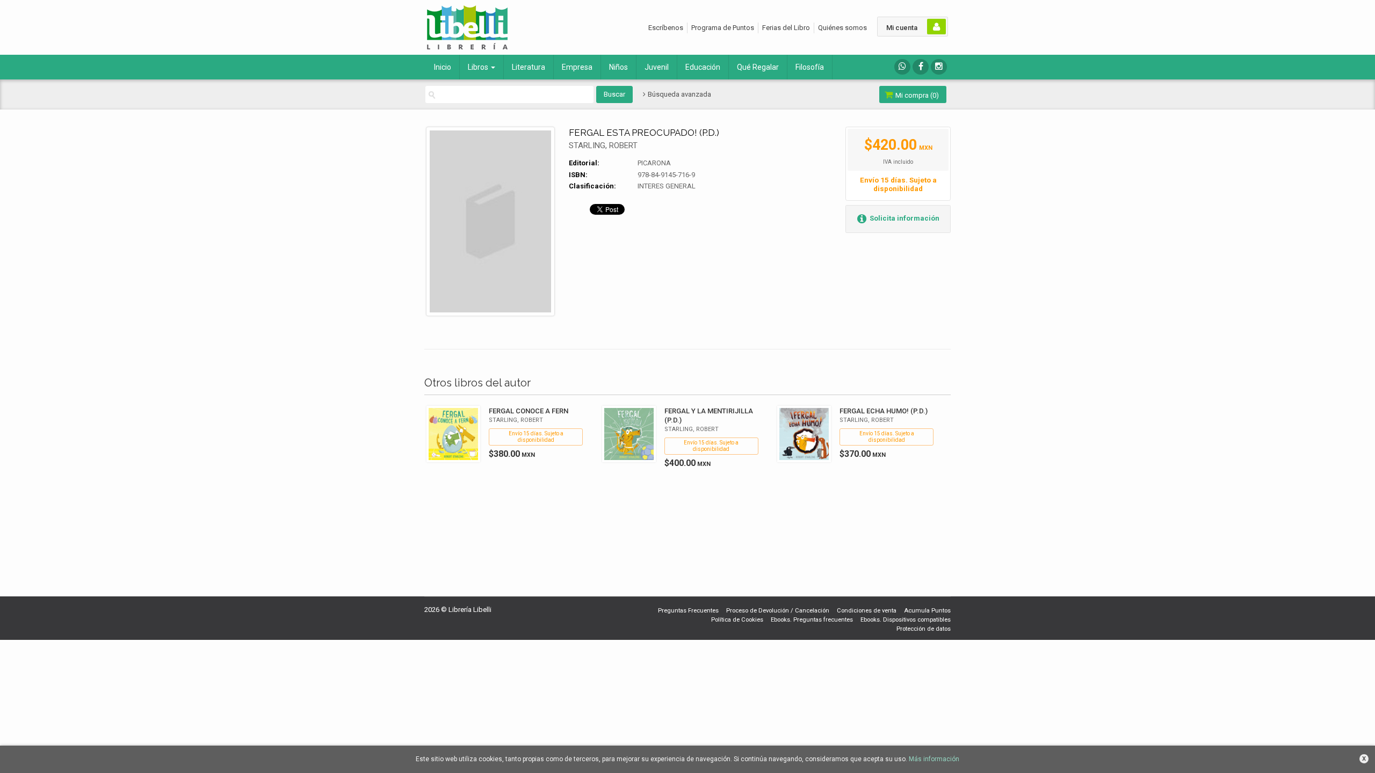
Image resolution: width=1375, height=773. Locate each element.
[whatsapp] (902, 67)
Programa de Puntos (722, 28)
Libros (479, 67)
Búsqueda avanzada (678, 94)
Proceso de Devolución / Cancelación (777, 611)
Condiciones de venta (866, 611)
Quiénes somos (842, 28)
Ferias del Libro (786, 28)
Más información (934, 759)
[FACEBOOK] (921, 67)
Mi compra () (916, 95)
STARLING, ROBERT (603, 145)
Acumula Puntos (927, 611)
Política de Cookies (737, 620)
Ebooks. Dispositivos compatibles (905, 620)
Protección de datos (923, 629)
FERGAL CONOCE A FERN (528, 411)
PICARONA (654, 163)
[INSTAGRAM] (939, 67)
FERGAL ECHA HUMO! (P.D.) (884, 411)
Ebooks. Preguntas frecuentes (812, 620)
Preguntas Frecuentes (688, 611)
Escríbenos (665, 28)
